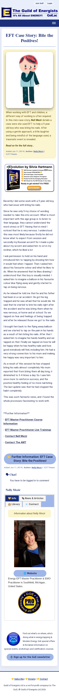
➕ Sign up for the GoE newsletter (30, 657)
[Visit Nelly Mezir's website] (29, 567)
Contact (44, 679)
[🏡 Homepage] (29, 12)
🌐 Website (30, 573)
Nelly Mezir (38, 151)
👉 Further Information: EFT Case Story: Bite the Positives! (30, 458)
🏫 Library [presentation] (14, 504)
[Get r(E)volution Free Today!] (29, 191)
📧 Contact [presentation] (32, 504)
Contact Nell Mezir (16, 436)
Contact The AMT (15, 442)
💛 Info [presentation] (12, 498)
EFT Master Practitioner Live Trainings (28, 429)
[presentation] (32, 498)
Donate (31, 679)
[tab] (12, 498)
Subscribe (19, 679)
